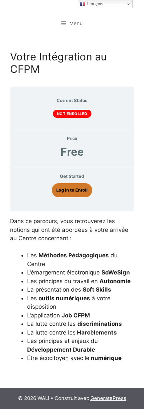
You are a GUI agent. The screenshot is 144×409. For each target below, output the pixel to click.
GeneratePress (108, 398)
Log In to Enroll (72, 190)
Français (94, 3)
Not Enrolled (72, 113)
